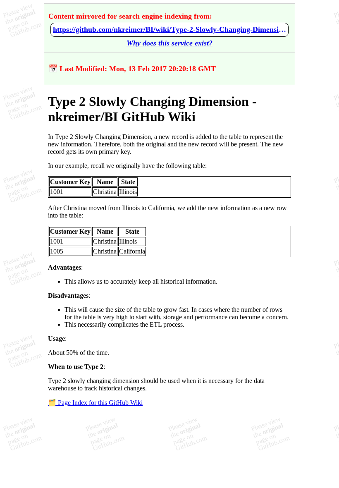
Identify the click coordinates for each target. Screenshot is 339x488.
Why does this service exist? (169, 43)
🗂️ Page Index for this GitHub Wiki (95, 402)
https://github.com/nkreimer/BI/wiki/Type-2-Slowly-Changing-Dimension (169, 29)
